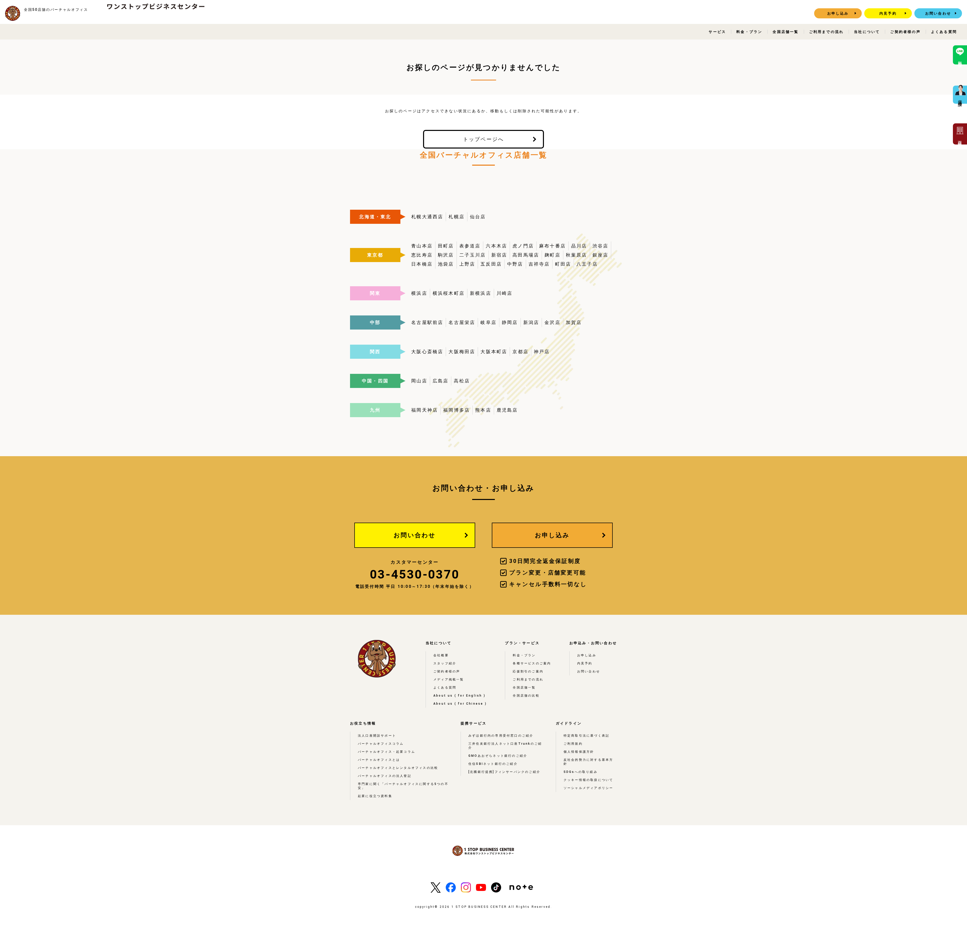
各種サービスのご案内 (532, 663)
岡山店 (419, 380)
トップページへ (483, 139)
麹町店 (552, 255)
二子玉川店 (472, 255)
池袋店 (446, 264)
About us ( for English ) (459, 695)
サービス (717, 32)
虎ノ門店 (523, 245)
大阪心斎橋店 (427, 351)
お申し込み (838, 13)
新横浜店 (480, 293)
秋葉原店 (576, 255)
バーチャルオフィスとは (379, 760)
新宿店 (499, 255)
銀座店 (601, 255)
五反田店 (491, 264)
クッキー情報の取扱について (588, 780)
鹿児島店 (507, 410)
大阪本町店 (493, 351)
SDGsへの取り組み (581, 772)
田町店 (446, 245)
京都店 (520, 351)
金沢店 (552, 322)
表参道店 (470, 245)
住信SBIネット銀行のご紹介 (493, 764)
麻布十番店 (552, 245)
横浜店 (419, 293)
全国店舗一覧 (786, 32)
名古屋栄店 (461, 322)
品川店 (579, 245)
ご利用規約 (573, 743)
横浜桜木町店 (449, 293)
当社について (867, 32)
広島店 (441, 380)
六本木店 (496, 245)
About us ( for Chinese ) (460, 703)
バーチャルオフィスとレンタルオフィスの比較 (398, 768)
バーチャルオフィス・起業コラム (386, 751)
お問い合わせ (938, 13)
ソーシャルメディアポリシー (588, 788)
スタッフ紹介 (444, 663)
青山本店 (422, 245)
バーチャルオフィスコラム (381, 743)
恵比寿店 (422, 255)
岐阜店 (488, 322)
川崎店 (505, 293)
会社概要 (441, 655)
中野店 (515, 264)
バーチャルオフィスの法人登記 (384, 776)
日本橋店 (422, 264)
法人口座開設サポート (377, 735)
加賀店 (574, 322)
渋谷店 (601, 245)
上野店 (467, 264)
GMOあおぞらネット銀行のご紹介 (497, 756)
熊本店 (483, 410)
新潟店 (531, 322)
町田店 (563, 264)
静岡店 (510, 322)
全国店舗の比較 (526, 695)
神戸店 (542, 351)
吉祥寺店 (539, 264)
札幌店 (456, 216)
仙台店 (478, 216)
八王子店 (587, 264)
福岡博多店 (456, 410)
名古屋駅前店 (427, 322)
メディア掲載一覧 (448, 679)
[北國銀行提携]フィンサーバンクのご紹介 (504, 772)
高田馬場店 (525, 255)
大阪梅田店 (461, 351)
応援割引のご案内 (528, 671)
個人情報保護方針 (579, 751)
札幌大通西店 (427, 216)
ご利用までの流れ (826, 32)
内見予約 (888, 13)
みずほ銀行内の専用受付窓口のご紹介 (500, 735)
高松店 (462, 380)
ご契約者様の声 (905, 32)
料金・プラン (749, 32)
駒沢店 (446, 255)
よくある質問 (944, 32)
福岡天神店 (424, 410)
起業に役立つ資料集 (375, 796)
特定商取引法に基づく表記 (586, 735)
